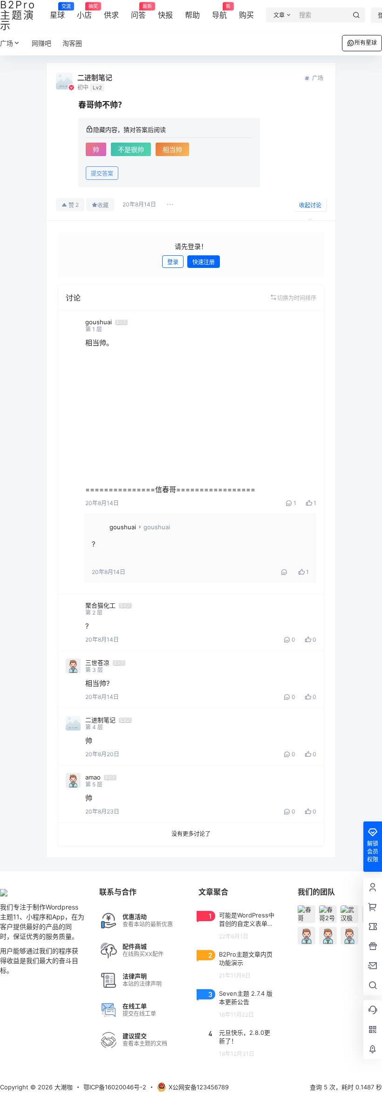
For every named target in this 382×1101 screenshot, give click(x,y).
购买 (246, 15)
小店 (84, 11)
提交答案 (102, 173)
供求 (111, 15)
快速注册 (203, 262)
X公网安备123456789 (199, 1087)
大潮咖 (63, 1087)
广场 (6, 43)
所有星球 (366, 42)
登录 (172, 262)
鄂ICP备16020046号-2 (114, 1087)
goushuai (122, 527)
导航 (219, 11)
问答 (138, 11)
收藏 (103, 205)
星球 (57, 11)
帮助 (192, 15)
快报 (165, 15)
